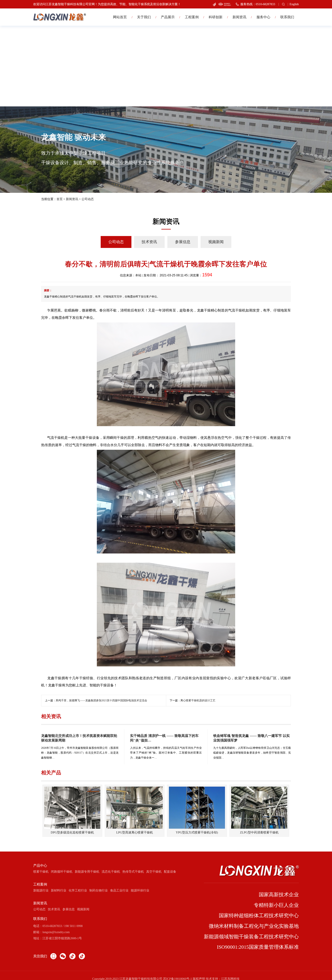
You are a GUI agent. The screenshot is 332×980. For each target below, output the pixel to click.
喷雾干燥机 (41, 871)
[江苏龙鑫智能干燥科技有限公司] (59, 17)
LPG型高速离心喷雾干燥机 (134, 832)
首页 (59, 199)
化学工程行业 (78, 890)
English (294, 4)
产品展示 (168, 17)
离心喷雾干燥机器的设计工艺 (197, 700)
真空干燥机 (154, 871)
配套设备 (170, 871)
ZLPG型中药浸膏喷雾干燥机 (259, 832)
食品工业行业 (119, 890)
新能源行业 (41, 890)
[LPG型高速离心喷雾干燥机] (134, 808)
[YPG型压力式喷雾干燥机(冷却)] (197, 808)
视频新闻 (216, 242)
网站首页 (120, 17)
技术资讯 (149, 242)
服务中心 (263, 17)
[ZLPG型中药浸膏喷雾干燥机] (259, 808)
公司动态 (87, 199)
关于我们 (144, 17)
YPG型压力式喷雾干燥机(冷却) (197, 832)
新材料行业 (58, 890)
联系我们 (287, 17)
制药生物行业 (98, 890)
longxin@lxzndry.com (56, 932)
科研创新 (215, 17)
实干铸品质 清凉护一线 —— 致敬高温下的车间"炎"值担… (164, 738)
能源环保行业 (140, 890)
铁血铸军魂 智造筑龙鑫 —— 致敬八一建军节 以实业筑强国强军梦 (251, 738)
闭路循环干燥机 (61, 871)
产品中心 (40, 865)
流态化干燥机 (111, 871)
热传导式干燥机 (133, 871)
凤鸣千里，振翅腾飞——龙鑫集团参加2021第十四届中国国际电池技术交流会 (101, 700)
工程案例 (192, 17)
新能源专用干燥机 (87, 871)
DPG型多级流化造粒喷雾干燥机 (72, 832)
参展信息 (182, 242)
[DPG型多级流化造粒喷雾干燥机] (72, 808)
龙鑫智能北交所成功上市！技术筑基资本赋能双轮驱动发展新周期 (79, 738)
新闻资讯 (239, 17)
